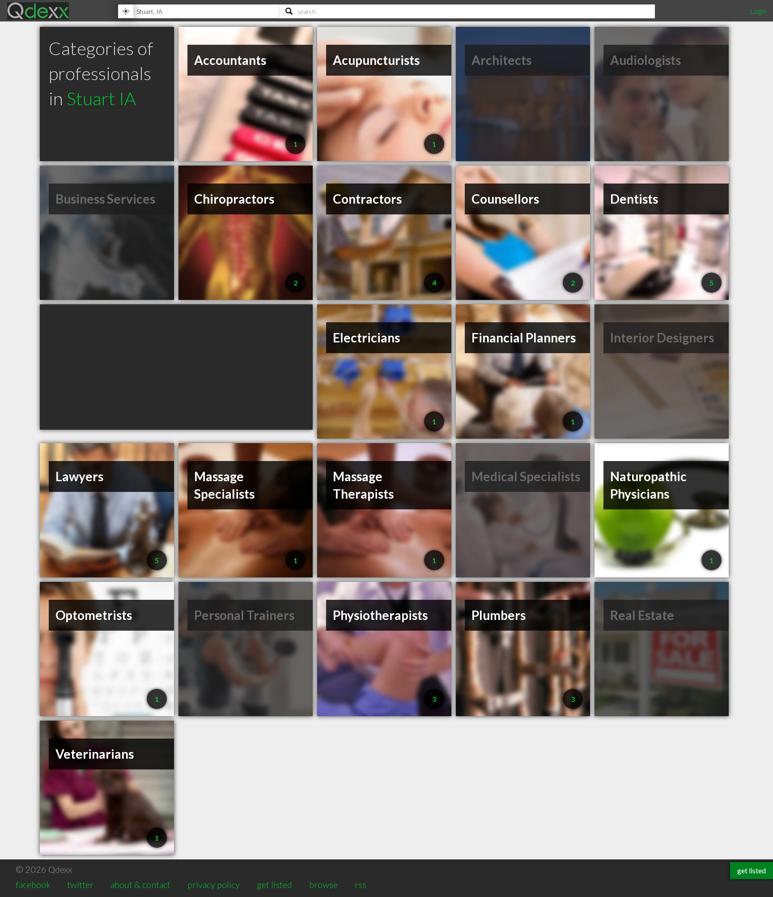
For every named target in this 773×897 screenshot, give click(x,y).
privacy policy (213, 884)
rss (360, 884)
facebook (33, 884)
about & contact (140, 884)
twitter (80, 884)
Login (758, 11)
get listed (274, 884)
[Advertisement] (176, 367)
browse (323, 884)
